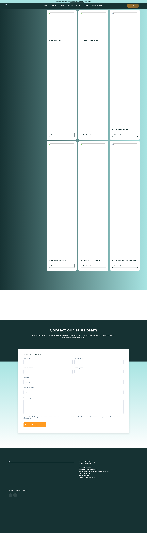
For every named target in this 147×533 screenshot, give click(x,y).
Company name (79, 368)
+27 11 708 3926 (89, 477)
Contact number (29, 368)
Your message (28, 398)
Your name (27, 358)
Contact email (79, 358)
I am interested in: (29, 388)
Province (26, 377)
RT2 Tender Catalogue (77, 1)
